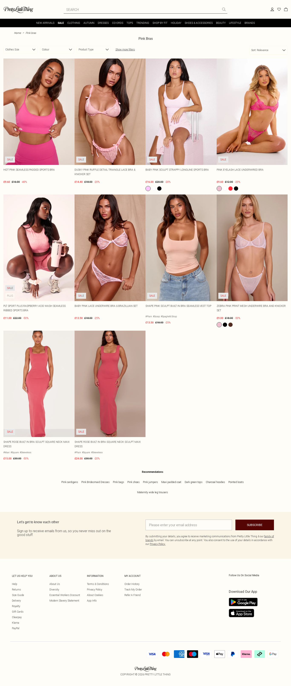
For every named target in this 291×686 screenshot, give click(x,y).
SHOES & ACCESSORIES (199, 22)
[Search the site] (224, 9)
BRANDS (250, 22)
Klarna (15, 622)
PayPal (15, 628)
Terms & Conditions (98, 584)
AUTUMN (89, 22)
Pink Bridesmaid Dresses (95, 482)
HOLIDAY (176, 22)
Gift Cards (17, 611)
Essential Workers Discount (64, 595)
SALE (61, 22)
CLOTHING (73, 22)
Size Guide (18, 595)
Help (14, 584)
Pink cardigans (69, 482)
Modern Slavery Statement (64, 600)
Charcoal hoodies (215, 482)
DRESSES (103, 22)
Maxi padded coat (171, 482)
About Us (54, 584)
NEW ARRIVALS (45, 22)
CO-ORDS (117, 22)
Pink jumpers (150, 482)
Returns (16, 589)
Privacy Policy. (158, 544)
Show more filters (125, 49)
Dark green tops (193, 482)
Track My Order (133, 589)
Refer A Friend (132, 595)
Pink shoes (133, 482)
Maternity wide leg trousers (152, 492)
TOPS (130, 22)
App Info (92, 600)
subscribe (254, 525)
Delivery (16, 600)
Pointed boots (236, 482)
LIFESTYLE (235, 22)
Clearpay (17, 617)
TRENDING (142, 22)
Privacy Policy (94, 589)
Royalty (16, 606)
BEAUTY (221, 22)
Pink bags (118, 482)
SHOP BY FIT (160, 22)
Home (17, 32)
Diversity (54, 589)
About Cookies (95, 595)
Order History (132, 584)
